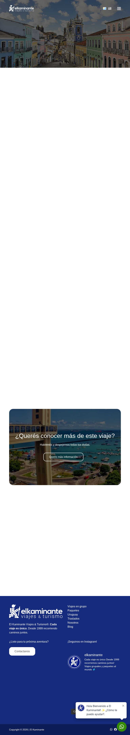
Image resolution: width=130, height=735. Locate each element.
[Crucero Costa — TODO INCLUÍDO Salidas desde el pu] (81, 682)
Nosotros (73, 622)
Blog (70, 626)
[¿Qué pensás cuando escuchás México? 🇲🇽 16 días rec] (81, 698)
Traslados (73, 618)
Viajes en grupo (77, 606)
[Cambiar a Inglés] (110, 8)
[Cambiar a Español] (104, 8)
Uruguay (73, 614)
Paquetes (73, 610)
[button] (119, 8)
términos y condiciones (23, 398)
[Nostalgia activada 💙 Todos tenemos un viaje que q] (108, 682)
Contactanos (22, 651)
